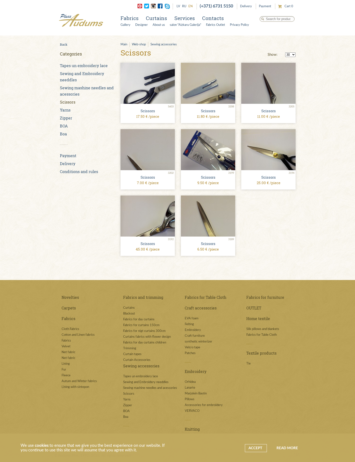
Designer (141, 25)
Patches (190, 353)
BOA (64, 125)
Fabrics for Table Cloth (205, 297)
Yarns (65, 109)
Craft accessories (201, 307)
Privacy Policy (239, 25)
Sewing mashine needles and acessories (150, 388)
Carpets (69, 307)
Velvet (66, 346)
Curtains (156, 18)
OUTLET (253, 307)
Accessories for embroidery (204, 405)
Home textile (258, 318)
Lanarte (190, 387)
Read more (287, 448)
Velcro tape (192, 347)
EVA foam (192, 318)
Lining (66, 363)
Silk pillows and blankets (262, 329)
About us (159, 25)
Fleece (66, 375)
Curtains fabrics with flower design (147, 336)
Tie (248, 363)
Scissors (67, 102)
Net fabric (68, 352)
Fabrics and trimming (143, 297)
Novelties (70, 297)
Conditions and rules (79, 171)
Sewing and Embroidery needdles (146, 382)
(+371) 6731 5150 (216, 6)
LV (178, 6)
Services (184, 18)
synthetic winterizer (198, 341)
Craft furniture (195, 335)
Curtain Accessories (136, 360)
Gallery (125, 25)
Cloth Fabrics (70, 329)
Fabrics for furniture (265, 297)
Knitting (192, 429)
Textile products (261, 353)
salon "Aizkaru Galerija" (185, 25)
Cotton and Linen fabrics (78, 334)
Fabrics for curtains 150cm (141, 325)
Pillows (189, 399)
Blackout (129, 313)
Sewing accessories (163, 44)
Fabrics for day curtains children (144, 342)
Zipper (66, 117)
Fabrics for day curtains (139, 319)
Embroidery (193, 330)
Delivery (246, 6)
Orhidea (190, 382)
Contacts (213, 18)
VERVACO (192, 411)
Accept (255, 448)
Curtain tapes (132, 354)
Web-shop (139, 44)
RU (184, 6)
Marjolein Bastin (196, 393)
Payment (265, 6)
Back (63, 44)
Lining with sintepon (75, 387)
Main (124, 44)
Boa (63, 133)
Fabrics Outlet (215, 25)
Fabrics (130, 18)
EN (190, 6)
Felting (189, 324)
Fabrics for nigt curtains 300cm (144, 331)
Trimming (129, 348)
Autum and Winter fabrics (79, 381)
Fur (64, 369)
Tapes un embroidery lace (84, 65)
